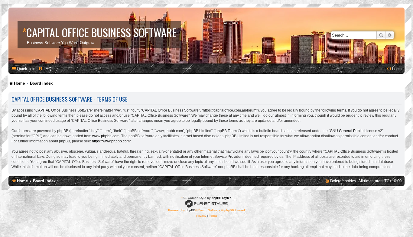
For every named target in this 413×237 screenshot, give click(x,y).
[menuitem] (44, 68)
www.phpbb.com (105, 136)
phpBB (190, 210)
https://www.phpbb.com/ (111, 141)
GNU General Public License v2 (356, 131)
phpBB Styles (222, 198)
